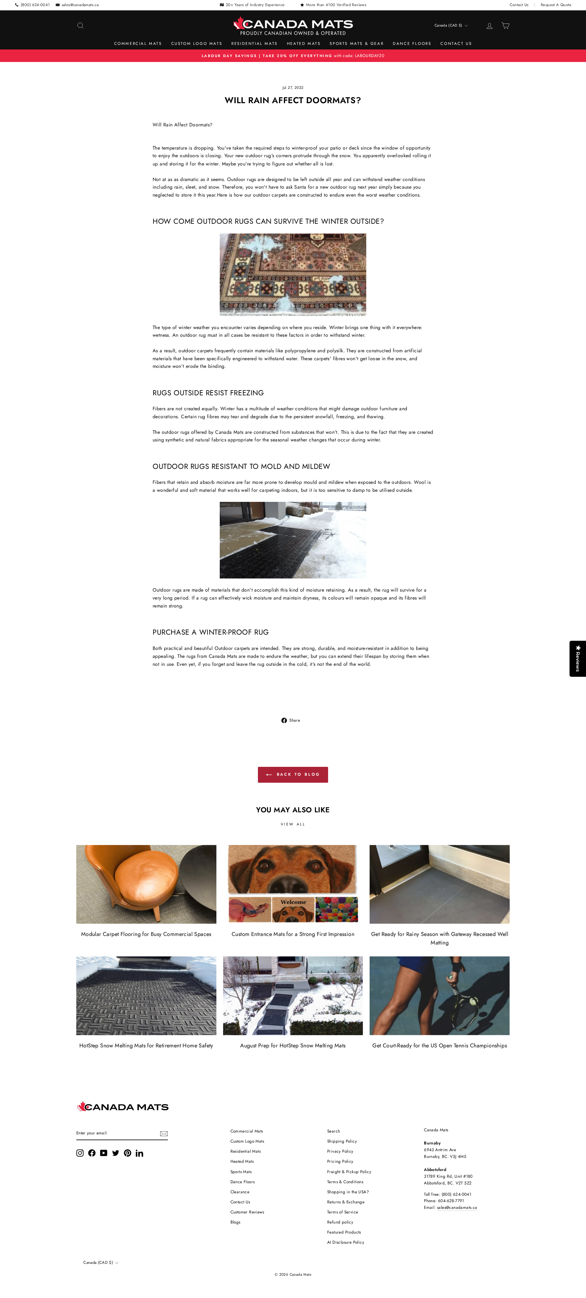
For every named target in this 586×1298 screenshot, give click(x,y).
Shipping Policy (342, 1141)
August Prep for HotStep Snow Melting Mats (292, 1046)
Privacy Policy (340, 1151)
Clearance (240, 1192)
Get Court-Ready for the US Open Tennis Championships (439, 1046)
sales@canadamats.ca (80, 5)
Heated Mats (304, 43)
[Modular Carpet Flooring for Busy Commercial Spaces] (146, 884)
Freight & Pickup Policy (349, 1172)
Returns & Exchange (345, 1202)
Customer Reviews (247, 1212)
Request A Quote (556, 5)
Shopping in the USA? (348, 1192)
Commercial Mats (138, 43)
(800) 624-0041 (35, 5)
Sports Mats (240, 1172)
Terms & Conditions (345, 1182)
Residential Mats (254, 43)
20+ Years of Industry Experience (255, 5)
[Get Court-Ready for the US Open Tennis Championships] (440, 995)
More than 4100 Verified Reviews (336, 5)
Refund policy (340, 1222)
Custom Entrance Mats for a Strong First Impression (293, 934)
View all (293, 824)
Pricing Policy (340, 1161)
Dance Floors (412, 43)
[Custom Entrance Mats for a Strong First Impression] (293, 884)
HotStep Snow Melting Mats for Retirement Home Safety (146, 1046)
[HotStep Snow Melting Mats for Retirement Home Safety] (146, 995)
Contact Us (519, 5)
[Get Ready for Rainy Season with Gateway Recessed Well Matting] (440, 884)
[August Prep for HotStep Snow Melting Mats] (293, 995)
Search (333, 1131)
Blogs (235, 1222)
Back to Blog (297, 774)
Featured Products (344, 1232)
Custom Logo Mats (196, 43)
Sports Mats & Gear (357, 43)
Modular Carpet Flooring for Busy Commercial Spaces (146, 934)
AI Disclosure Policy (345, 1242)
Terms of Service (342, 1212)
